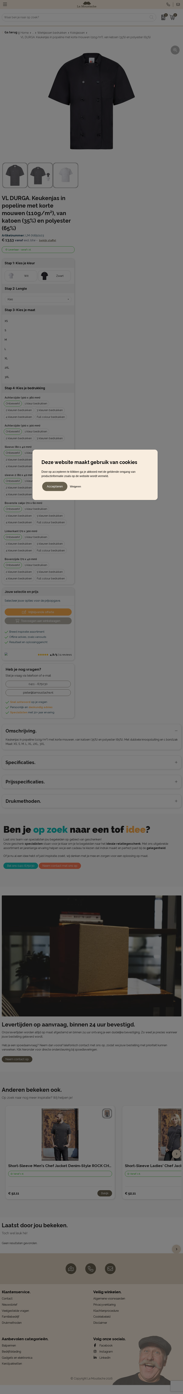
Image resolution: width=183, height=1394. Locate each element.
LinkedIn (104, 1357)
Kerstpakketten (12, 1363)
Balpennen (9, 1345)
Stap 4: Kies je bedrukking (25, 388)
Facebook (106, 1345)
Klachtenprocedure (106, 1310)
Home (25, 32)
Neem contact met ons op (59, 865)
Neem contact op (17, 1059)
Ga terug (10, 32)
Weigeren (75, 486)
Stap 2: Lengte (16, 288)
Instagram (106, 1351)
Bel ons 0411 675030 (20, 865)
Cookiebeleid (101, 1316)
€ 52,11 (13, 1193)
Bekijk (104, 1193)
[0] (162, 17)
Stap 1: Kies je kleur (20, 263)
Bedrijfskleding (11, 1351)
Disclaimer (100, 1322)
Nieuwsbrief (9, 1304)
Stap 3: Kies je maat (20, 310)
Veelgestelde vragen (15, 1310)
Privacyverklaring (104, 1304)
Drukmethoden (12, 1322)
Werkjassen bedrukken (52, 32)
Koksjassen (77, 32)
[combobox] (75, 17)
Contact (7, 1298)
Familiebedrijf (10, 1316)
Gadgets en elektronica (17, 1357)
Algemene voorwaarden (109, 1298)
